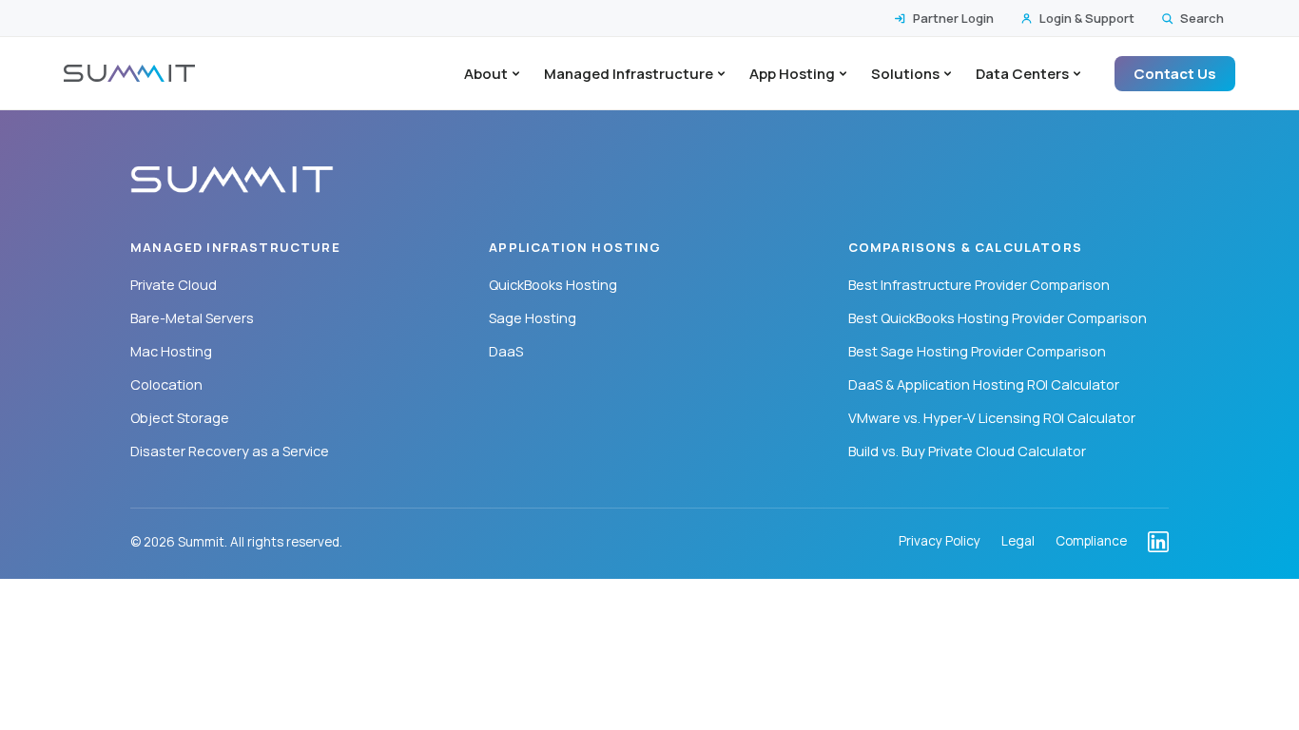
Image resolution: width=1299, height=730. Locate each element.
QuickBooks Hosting (553, 285)
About (486, 74)
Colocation (166, 384)
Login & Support (1086, 18)
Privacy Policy (939, 541)
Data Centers (1022, 74)
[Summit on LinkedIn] (1158, 541)
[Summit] (129, 73)
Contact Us (1175, 74)
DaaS (506, 351)
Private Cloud (173, 285)
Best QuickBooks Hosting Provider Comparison (997, 318)
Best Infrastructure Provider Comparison (979, 285)
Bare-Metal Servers (192, 318)
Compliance (1091, 541)
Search (1202, 18)
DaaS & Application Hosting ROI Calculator (983, 384)
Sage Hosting (532, 318)
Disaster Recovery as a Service (229, 451)
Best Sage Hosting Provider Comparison (977, 351)
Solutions (905, 74)
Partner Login (953, 18)
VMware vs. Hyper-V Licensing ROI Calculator (991, 418)
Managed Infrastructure (628, 74)
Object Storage (179, 418)
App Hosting (792, 74)
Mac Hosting (171, 351)
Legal (1018, 541)
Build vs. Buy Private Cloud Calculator (967, 451)
